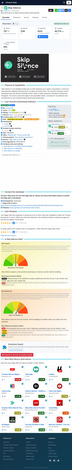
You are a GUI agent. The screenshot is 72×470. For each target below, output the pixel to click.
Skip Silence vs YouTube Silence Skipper (18, 146)
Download (16, 17)
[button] (2, 2)
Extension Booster (8, 450)
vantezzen (6, 11)
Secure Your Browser (15, 350)
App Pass (6, 442)
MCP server (6, 456)
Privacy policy (22, 135)
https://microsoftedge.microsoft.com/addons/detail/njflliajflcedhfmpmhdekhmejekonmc (32, 205)
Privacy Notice (52, 456)
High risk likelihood (31, 119)
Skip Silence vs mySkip (12, 151)
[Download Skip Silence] (44, 32)
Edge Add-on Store (61, 23)
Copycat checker (31, 448)
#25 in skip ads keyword (57, 115)
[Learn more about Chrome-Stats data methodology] (25, 139)
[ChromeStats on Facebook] (54, 460)
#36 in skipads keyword (56, 117)
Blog (49, 448)
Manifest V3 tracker (32, 450)
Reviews (35, 17)
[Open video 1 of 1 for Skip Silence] (25, 68)
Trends (44, 17)
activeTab (7, 126)
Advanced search (31, 445)
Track (16, 24)
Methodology (52, 445)
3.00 (16, 112)
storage (6, 124)
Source (26, 17)
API (4, 453)
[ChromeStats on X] (58, 460)
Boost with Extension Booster (60, 145)
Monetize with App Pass (59, 142)
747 (9, 110)
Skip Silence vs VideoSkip (13, 148)
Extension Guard (8, 448)
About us (51, 442)
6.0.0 (11, 115)
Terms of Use (52, 453)
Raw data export (8, 459)
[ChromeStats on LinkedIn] (50, 460)
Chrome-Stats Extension (10, 445)
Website (11, 135)
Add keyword (30, 459)
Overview (5, 17)
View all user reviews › (9, 235)
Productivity (15, 11)
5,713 (55, 109)
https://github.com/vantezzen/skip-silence (25, 208)
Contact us (51, 450)
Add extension (30, 456)
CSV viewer (29, 453)
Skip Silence (55, 124)
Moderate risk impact (15, 119)
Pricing (28, 442)
